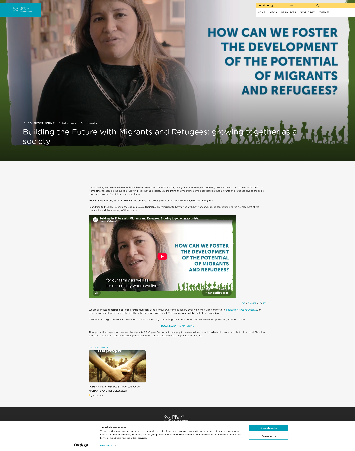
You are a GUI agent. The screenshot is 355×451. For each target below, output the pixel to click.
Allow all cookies (268, 428)
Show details (106, 445)
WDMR (50, 123)
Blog (27, 123)
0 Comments (87, 123)
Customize (267, 436)
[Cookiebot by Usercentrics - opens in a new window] (81, 446)
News (38, 123)
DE (243, 303)
